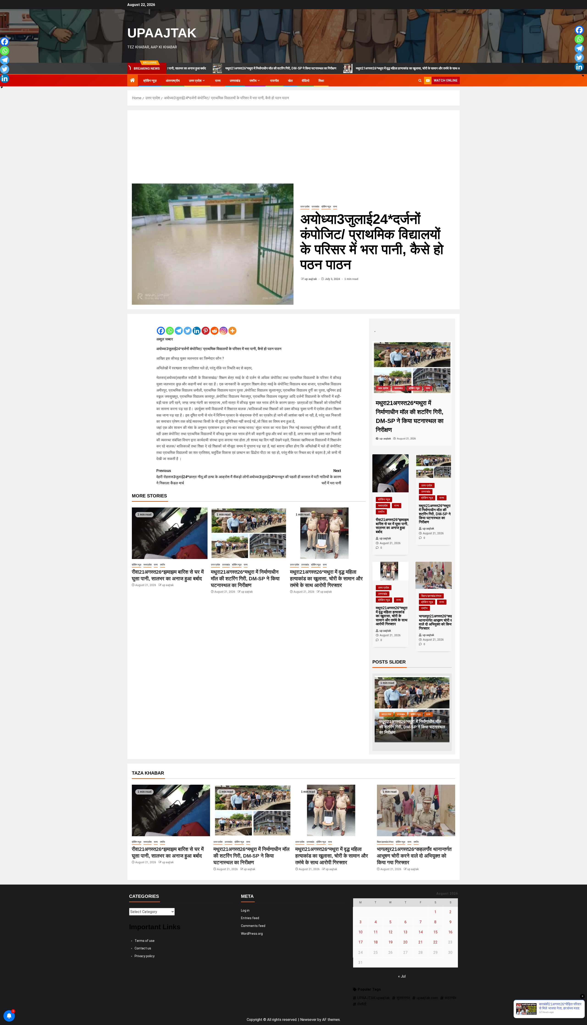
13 (405, 932)
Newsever (308, 1019)
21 (420, 942)
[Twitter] (188, 327)
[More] (232, 327)
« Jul (402, 976)
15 (435, 932)
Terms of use (145, 941)
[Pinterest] (206, 327)
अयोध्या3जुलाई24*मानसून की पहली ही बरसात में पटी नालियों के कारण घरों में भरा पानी (295, 477)
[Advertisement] (293, 149)
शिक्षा (321, 80)
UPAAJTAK (162, 32)
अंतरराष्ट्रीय (173, 80)
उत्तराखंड (235, 80)
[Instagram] (223, 327)
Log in (245, 910)
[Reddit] (214, 327)
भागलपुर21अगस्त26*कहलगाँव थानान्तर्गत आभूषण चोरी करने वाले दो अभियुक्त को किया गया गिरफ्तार (414, 856)
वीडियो (305, 80)
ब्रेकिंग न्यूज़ (150, 80)
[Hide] (2, 87)
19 (390, 942)
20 (405, 942)
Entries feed (250, 918)
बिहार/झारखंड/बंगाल (431, 595)
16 (450, 932)
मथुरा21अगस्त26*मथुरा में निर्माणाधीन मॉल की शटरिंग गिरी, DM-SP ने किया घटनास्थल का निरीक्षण (223, 68)
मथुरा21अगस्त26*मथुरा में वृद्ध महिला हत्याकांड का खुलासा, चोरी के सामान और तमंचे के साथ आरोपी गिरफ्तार (358, 68)
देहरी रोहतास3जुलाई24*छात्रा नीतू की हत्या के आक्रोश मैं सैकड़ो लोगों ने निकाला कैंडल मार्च (202, 477)
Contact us (143, 948)
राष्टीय (253, 80)
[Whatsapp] (170, 327)
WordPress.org (252, 933)
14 (420, 932)
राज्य (218, 80)
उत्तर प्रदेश (195, 80)
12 (390, 932)
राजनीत (274, 80)
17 (360, 942)
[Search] (420, 80)
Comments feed (253, 926)
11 (376, 932)
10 (360, 932)
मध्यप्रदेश (148, 564)
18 (376, 942)
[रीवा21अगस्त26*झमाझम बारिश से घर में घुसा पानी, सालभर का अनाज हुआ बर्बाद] (170, 533)
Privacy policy (145, 956)
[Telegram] (179, 327)
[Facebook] (161, 327)
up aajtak (311, 279)
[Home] (132, 80)
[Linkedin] (197, 327)
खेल (290, 80)
